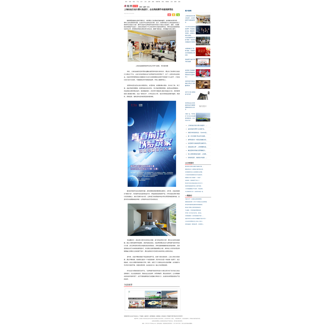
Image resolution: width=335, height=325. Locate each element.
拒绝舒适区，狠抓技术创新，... (197, 157)
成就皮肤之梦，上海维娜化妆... (197, 147)
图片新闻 (188, 11)
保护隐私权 (152, 316)
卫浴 (171, 1)
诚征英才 (147, 316)
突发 (130, 1)
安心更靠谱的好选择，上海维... (197, 154)
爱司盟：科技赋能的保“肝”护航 (153, 298)
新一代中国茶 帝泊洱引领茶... (197, 136)
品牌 (149, 1)
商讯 (163, 1)
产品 (138, 1)
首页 (126, 1)
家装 (153, 1)
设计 (141, 1)
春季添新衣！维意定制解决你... (197, 139)
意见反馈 (164, 316)
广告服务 (141, 316)
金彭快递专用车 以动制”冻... (196, 129)
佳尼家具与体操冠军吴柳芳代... (197, 143)
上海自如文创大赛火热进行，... (197, 125)
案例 (175, 1)
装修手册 (158, 1)
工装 (145, 1)
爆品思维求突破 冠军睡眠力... (197, 150)
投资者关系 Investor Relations (131, 316)
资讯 (134, 1)
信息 (179, 1)
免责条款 (158, 316)
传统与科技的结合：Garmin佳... (197, 132)
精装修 (167, 1)
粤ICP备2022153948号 (177, 316)
